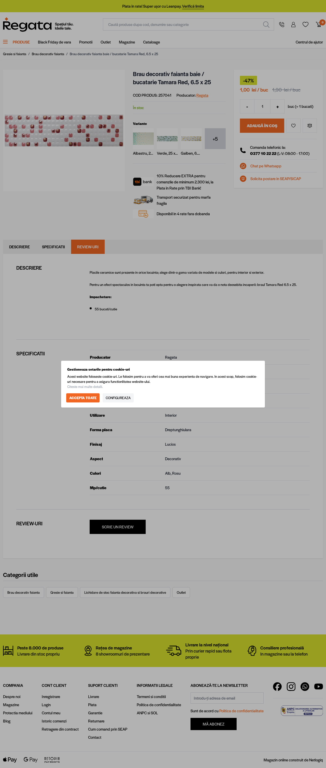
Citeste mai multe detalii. (85, 386)
